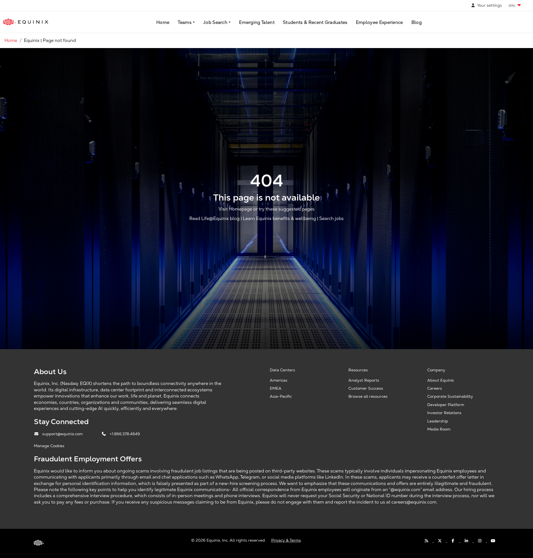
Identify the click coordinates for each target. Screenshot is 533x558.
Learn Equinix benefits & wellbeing (279, 218)
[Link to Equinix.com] (25, 22)
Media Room (439, 429)
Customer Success (365, 388)
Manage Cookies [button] (49, 445)
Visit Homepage (235, 209)
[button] (515, 5)
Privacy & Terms (286, 540)
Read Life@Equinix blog (214, 218)
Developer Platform (445, 404)
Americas (278, 380)
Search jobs (331, 218)
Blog (416, 22)
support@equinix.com (63, 433)
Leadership (437, 421)
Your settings (489, 5)
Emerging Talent (257, 22)
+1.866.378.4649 (125, 433)
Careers (434, 388)
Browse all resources (368, 396)
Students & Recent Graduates (315, 22)
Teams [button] (185, 22)
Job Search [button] (215, 22)
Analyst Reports (363, 380)
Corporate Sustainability (450, 396)
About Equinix (440, 380)
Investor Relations (444, 412)
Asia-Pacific (281, 396)
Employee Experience (379, 22)
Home (162, 22)
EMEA (275, 388)
